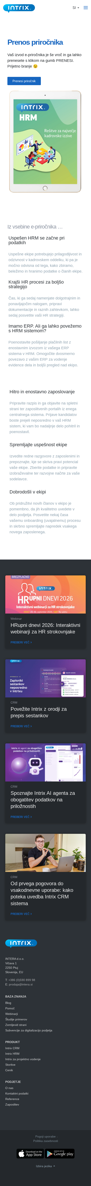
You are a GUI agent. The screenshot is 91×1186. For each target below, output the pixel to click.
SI (75, 8)
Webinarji (11, 1014)
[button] (24, 81)
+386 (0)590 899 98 (21, 980)
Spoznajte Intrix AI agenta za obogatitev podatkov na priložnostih (43, 799)
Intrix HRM (12, 1053)
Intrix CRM (12, 1048)
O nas (9, 1088)
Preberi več (20, 642)
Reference (12, 1099)
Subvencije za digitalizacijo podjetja (28, 1030)
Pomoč (10, 1008)
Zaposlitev (12, 1104)
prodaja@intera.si (21, 984)
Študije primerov (16, 1019)
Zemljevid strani (15, 1025)
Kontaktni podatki (16, 1093)
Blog (8, 1002)
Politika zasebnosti (45, 1141)
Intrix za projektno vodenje (23, 1059)
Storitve (10, 1064)
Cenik (9, 1070)
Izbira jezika (44, 1166)
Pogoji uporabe (45, 1136)
